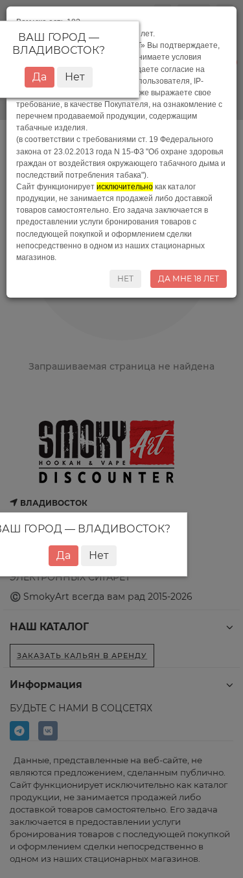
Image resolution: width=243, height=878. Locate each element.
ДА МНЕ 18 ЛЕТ (188, 278)
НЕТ (125, 278)
